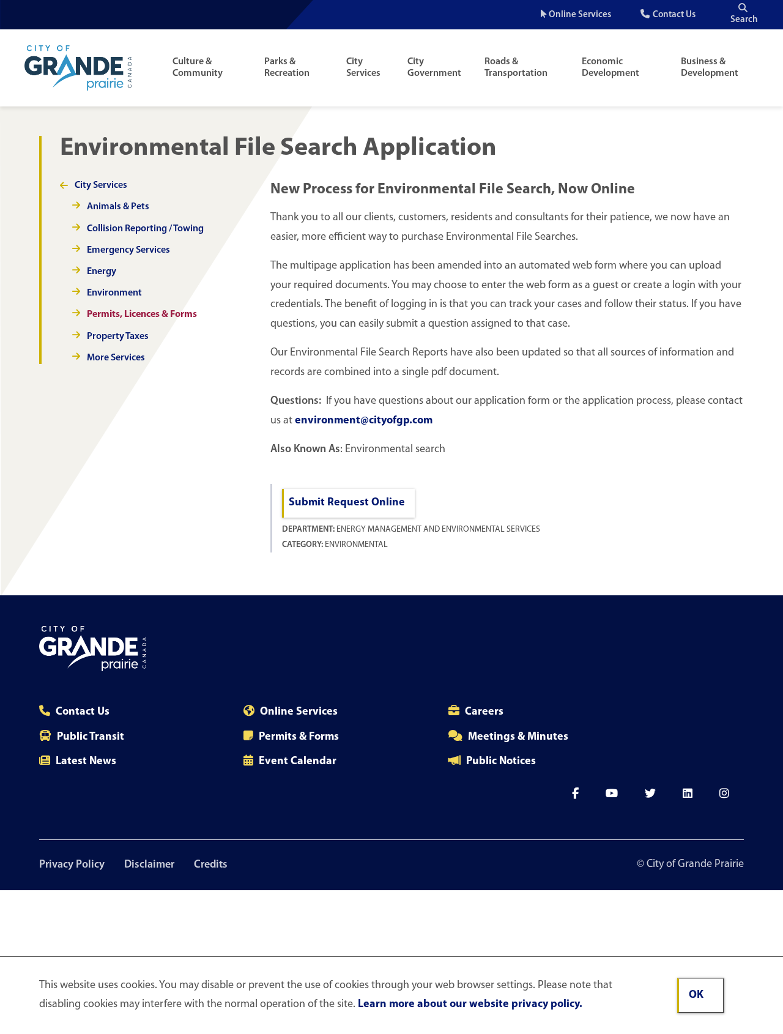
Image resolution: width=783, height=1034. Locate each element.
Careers (484, 712)
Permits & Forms (299, 737)
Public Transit (90, 737)
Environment (114, 293)
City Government (434, 67)
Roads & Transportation (515, 67)
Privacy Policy (72, 865)
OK (696, 995)
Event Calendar (297, 761)
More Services (116, 358)
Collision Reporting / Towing (145, 229)
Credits (211, 865)
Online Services (580, 15)
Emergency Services (128, 250)
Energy (101, 272)
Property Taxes (118, 336)
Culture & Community (198, 67)
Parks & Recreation (287, 67)
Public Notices (501, 761)
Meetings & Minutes (518, 737)
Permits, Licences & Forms (142, 314)
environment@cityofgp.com (363, 420)
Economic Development (610, 67)
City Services (363, 67)
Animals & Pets (118, 207)
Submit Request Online (347, 502)
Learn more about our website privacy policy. (470, 1004)
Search (744, 19)
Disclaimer (149, 865)
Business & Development (709, 67)
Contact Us (674, 15)
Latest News (86, 761)
